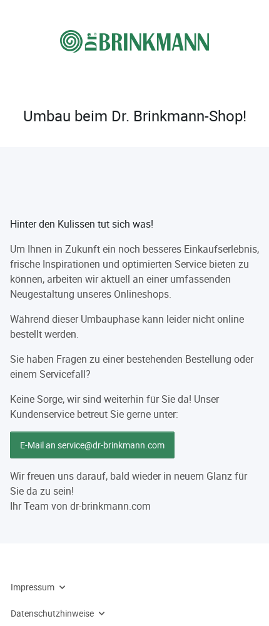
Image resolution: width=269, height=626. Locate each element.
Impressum (32, 587)
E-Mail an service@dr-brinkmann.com (92, 445)
